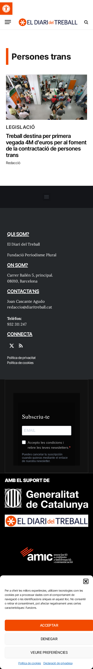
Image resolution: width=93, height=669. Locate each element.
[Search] (85, 22)
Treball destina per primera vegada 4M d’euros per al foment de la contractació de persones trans (46, 145)
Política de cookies (29, 663)
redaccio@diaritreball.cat (29, 307)
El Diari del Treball (23, 244)
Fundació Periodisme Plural (31, 254)
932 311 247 (16, 324)
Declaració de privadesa (57, 663)
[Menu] (8, 22)
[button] (6, 8)
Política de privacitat (21, 358)
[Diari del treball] (48, 22)
